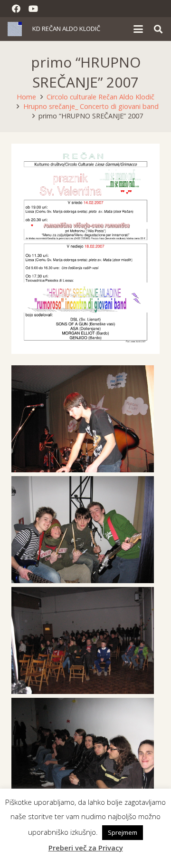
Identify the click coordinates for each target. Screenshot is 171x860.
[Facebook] (16, 8)
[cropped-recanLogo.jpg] (15, 29)
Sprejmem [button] (122, 832)
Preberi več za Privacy (85, 847)
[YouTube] (33, 8)
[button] (138, 29)
